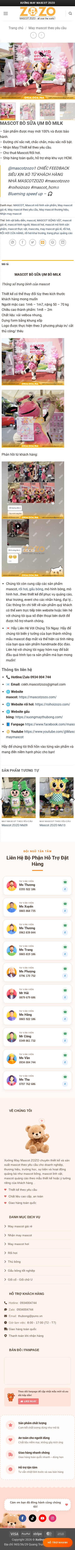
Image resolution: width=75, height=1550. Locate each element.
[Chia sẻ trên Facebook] (22, 242)
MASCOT (18, 205)
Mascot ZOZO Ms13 (52, 825)
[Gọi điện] (65, 1012)
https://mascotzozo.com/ (38, 697)
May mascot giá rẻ (20, 1226)
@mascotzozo (21, 168)
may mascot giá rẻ (51, 229)
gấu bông (36, 589)
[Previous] (6, 71)
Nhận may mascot (10, 213)
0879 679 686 (27, 997)
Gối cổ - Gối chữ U (20, 1279)
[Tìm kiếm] (70, 13)
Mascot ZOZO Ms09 (15, 825)
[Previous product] (41, 35)
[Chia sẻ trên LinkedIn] (62, 242)
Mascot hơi (37, 224)
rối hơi (66, 229)
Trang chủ (16, 28)
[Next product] (33, 35)
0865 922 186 (27, 1019)
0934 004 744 (27, 1062)
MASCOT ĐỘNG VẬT (49, 220)
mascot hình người (19, 224)
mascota (33, 229)
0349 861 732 (27, 1040)
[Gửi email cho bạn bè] (42, 242)
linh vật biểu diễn (15, 220)
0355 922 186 (27, 889)
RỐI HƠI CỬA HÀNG (11, 233)
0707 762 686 (27, 1084)
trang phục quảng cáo (59, 233)
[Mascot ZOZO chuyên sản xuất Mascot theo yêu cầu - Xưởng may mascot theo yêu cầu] (37, 13)
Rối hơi (12, 1253)
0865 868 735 (27, 911)
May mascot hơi (18, 1244)
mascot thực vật (17, 229)
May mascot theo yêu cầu (47, 28)
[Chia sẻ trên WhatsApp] (12, 242)
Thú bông (14, 1261)
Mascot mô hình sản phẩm (40, 205)
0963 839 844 (27, 932)
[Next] (68, 71)
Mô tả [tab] (5, 264)
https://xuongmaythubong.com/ (39, 717)
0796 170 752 (27, 975)
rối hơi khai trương (35, 233)
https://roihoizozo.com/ (52, 704)
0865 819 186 (27, 954)
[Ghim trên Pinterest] (52, 242)
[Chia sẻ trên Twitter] (32, 242)
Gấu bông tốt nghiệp (21, 1270)
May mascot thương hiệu (53, 209)
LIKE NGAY (30, 1401)
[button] (5, 13)
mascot (31, 220)
